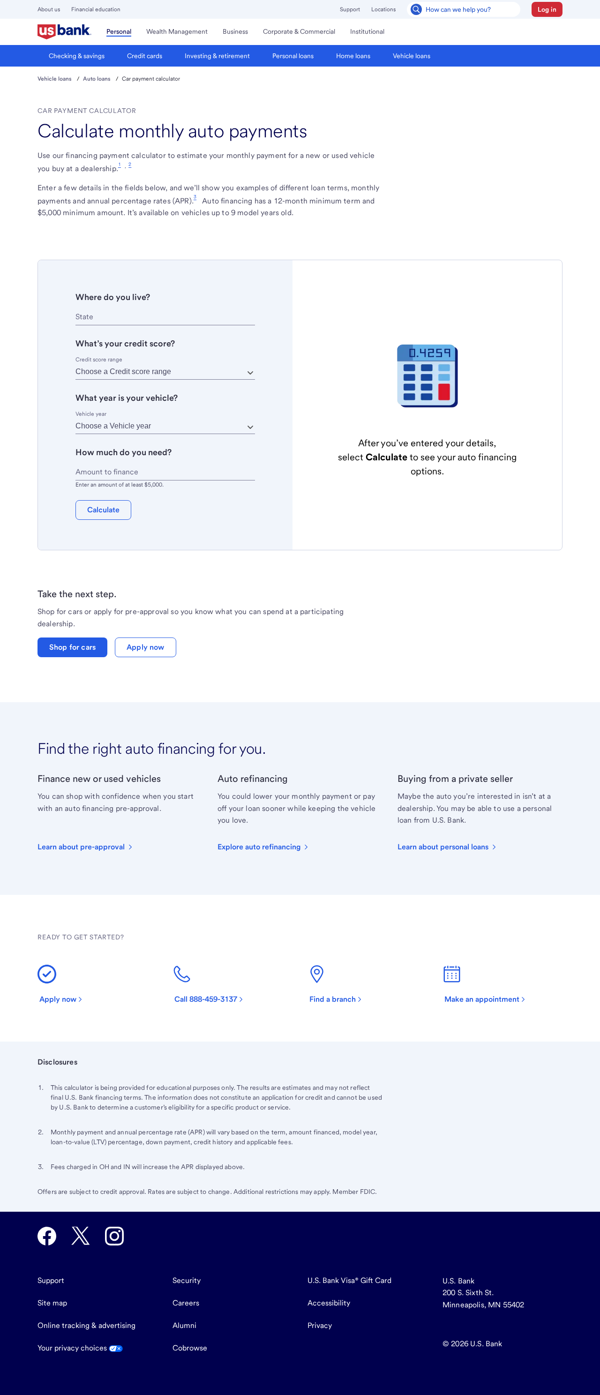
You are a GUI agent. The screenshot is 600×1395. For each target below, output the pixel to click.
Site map (52, 1302)
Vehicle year (90, 414)
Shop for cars (72, 647)
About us (49, 9)
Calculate (103, 509)
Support (350, 9)
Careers (185, 1302)
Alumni (184, 1325)
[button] (547, 9)
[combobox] (165, 317)
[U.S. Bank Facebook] (47, 1236)
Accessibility (329, 1302)
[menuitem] (64, 32)
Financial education (95, 9)
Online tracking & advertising (86, 1325)
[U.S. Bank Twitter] (80, 1236)
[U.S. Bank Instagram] (114, 1236)
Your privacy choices (73, 1347)
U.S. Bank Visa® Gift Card (349, 1280)
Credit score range (98, 359)
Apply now (145, 647)
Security (186, 1280)
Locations (383, 9)
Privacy (320, 1325)
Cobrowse (189, 1347)
